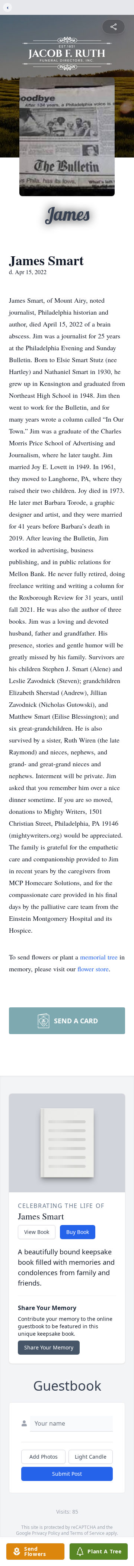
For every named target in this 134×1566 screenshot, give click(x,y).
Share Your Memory (48, 1347)
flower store (93, 968)
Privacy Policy (46, 1533)
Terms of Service (87, 1533)
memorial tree (99, 956)
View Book (36, 1231)
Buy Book (77, 1231)
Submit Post (67, 1473)
